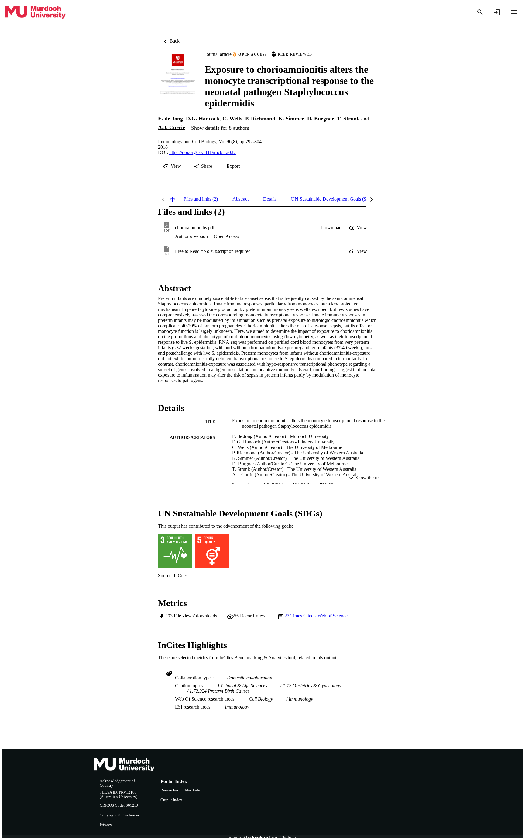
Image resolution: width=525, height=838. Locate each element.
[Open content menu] (514, 12)
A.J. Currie (171, 127)
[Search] (480, 12)
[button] (331, 228)
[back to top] (172, 199)
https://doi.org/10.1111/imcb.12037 (202, 152)
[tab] (200, 199)
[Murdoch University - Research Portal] (35, 12)
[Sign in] (497, 12)
